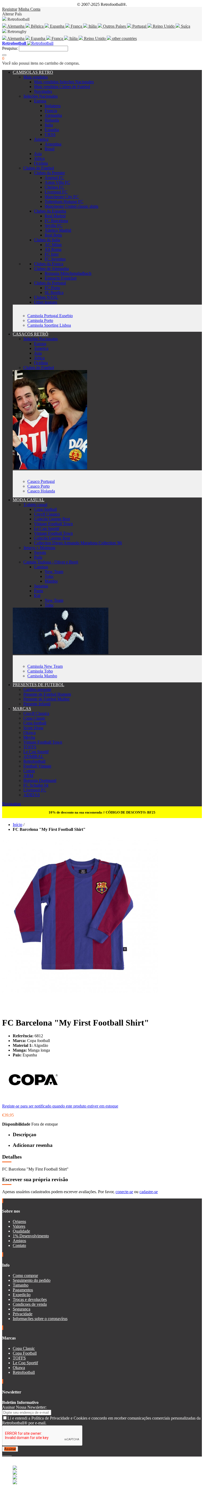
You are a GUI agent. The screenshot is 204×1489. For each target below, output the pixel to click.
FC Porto (52, 287)
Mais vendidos (35, 77)
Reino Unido (164, 26)
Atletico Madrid (58, 230)
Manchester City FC (62, 196)
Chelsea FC (54, 187)
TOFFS (29, 747)
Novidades (43, 91)
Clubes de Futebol (38, 168)
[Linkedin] (9, 1454)
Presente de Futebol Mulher (46, 699)
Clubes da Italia (47, 240)
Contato (19, 1245)
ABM (28, 775)
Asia (38, 153)
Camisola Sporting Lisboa (49, 325)
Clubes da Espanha (50, 211)
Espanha (57, 26)
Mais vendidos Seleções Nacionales (64, 82)
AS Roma (53, 249)
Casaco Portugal (41, 481)
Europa (40, 101)
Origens (19, 1221)
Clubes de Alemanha (51, 268)
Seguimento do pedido (31, 1280)
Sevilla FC (53, 225)
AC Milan (53, 244)
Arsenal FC (54, 177)
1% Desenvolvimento (31, 1236)
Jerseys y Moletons (39, 547)
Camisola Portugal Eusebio (50, 315)
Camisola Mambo (42, 676)
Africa (39, 158)
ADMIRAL (33, 756)
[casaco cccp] (50, 468)
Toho (49, 576)
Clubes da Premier (49, 173)
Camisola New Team (45, 666)
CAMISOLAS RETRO (33, 72)
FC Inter (52, 254)
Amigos (19, 1240)
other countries (124, 38)
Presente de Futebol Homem (47, 694)
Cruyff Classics (47, 514)
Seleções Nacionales (40, 96)
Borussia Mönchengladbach (68, 273)
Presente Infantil (36, 704)
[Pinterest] (11, 1454)
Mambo (51, 581)
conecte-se (124, 1191)
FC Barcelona (56, 220)
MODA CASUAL (28, 499)
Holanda (52, 120)
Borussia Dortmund (39, 780)
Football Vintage (37, 766)
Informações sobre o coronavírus (40, 1318)
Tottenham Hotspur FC (64, 201)
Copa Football (25, 1353)
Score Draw (33, 727)
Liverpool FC (56, 192)
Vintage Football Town (53, 523)
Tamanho (20, 1285)
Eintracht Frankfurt (60, 278)
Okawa (29, 732)
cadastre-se (148, 1191)
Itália (92, 26)
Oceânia (41, 163)
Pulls (38, 557)
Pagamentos (23, 1290)
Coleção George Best (52, 519)
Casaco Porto (38, 486)
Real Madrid (55, 216)
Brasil (49, 149)
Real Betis (53, 235)
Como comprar (25, 1275)
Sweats (40, 552)
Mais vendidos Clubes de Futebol (62, 86)
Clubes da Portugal (50, 283)
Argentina (53, 144)
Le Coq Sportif (46, 528)
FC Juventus (55, 259)
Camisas (41, 567)
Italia (49, 125)
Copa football (45, 509)
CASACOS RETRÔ (30, 334)
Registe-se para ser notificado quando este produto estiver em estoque (60, 1106)
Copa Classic (34, 718)
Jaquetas (41, 586)
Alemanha (16, 26)
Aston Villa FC (57, 182)
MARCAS (22, 708)
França (76, 26)
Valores (19, 1226)
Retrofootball (34, 761)
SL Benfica (54, 292)
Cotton (29, 771)
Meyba (29, 737)
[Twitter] (5, 1454)
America (41, 139)
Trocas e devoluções (30, 1299)
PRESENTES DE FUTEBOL (38, 684)
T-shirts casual (35, 504)
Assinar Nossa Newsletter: (24, 1407)
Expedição (22, 1294)
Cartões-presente (37, 689)
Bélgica (37, 26)
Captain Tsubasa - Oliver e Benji (50, 562)
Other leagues (45, 302)
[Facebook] (3, 1454)
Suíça (185, 26)
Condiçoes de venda (30, 1304)
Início (17, 824)
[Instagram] (7, 1454)
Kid (37, 595)
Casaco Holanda (41, 491)
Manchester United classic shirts (71, 206)
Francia (51, 110)
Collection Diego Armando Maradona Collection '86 (78, 543)
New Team (54, 571)
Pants (38, 590)
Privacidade (22, 1314)
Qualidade (21, 1231)
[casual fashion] (60, 652)
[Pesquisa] (4, 55)
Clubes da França (48, 264)
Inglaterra (53, 105)
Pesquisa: (10, 48)
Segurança (21, 1309)
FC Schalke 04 (35, 785)
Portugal (139, 26)
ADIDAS (31, 795)
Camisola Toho (40, 671)
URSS (50, 134)
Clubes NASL (46, 297)
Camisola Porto (40, 320)
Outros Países (114, 26)
